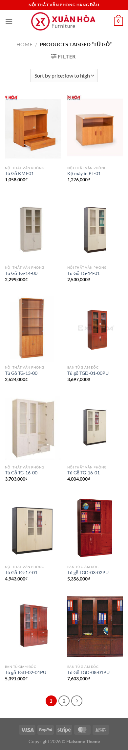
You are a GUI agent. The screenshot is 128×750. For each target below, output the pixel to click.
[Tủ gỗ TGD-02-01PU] (33, 627)
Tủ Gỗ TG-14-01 (83, 273)
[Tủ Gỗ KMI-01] (33, 128)
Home (24, 44)
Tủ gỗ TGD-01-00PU (88, 373)
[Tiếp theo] (76, 701)
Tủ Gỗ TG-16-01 (83, 472)
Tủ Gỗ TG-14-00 (21, 273)
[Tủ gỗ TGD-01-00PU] (95, 328)
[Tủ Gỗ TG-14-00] (33, 228)
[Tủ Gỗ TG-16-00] (33, 428)
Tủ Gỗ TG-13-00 (21, 373)
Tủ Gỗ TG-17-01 (21, 572)
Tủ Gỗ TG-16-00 (21, 472)
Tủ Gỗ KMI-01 (19, 173)
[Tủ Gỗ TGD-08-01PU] (95, 627)
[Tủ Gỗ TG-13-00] (33, 328)
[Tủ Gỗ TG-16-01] (95, 428)
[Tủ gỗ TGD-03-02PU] (95, 527)
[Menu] (9, 21)
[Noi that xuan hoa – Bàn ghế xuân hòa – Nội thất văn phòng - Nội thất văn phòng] (64, 21)
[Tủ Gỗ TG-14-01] (95, 228)
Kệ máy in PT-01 (84, 173)
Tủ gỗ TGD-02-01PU (25, 672)
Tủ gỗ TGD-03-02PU (88, 572)
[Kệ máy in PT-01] (95, 128)
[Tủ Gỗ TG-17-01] (33, 527)
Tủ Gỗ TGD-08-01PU (88, 672)
